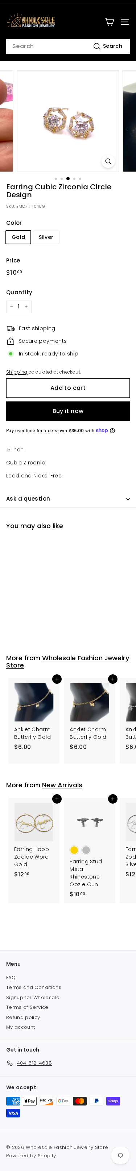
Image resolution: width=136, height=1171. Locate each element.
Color (14, 223)
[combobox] (68, 46)
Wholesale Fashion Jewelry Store (67, 661)
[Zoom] (108, 161)
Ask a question (28, 498)
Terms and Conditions (33, 987)
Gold (18, 237)
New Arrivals (62, 784)
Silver (46, 237)
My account (20, 1027)
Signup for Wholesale (32, 997)
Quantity (19, 292)
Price (13, 260)
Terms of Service (27, 1007)
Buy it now (68, 411)
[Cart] (109, 22)
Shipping (17, 372)
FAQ (11, 977)
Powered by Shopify (31, 1155)
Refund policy (23, 1017)
